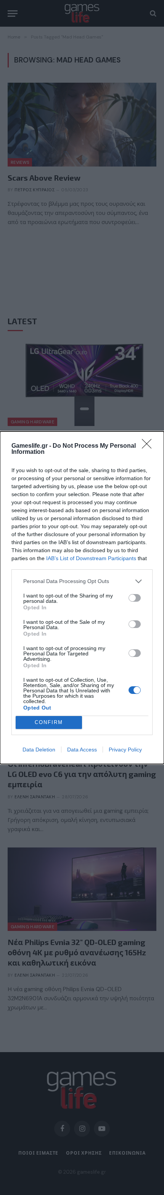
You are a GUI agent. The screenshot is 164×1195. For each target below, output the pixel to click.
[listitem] (82, 581)
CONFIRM (49, 722)
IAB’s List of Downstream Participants (91, 558)
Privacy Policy (125, 749)
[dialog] (82, 597)
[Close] (149, 446)
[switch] (135, 598)
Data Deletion (39, 749)
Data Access (82, 749)
